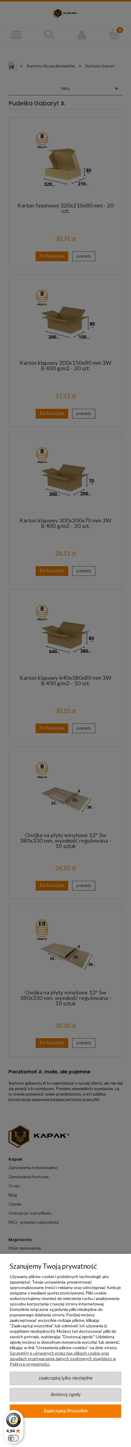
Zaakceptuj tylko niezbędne (66, 1378)
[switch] (13, 1438)
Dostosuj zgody (66, 1394)
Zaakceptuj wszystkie (66, 1410)
